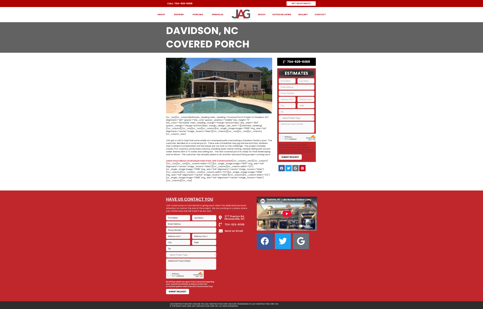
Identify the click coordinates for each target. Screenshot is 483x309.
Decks (262, 14)
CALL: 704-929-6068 (179, 3)
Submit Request (290, 157)
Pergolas (217, 14)
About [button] (161, 14)
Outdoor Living (281, 14)
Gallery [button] (303, 14)
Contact (320, 14)
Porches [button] (198, 14)
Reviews (179, 14)
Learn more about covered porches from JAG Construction (199, 160)
